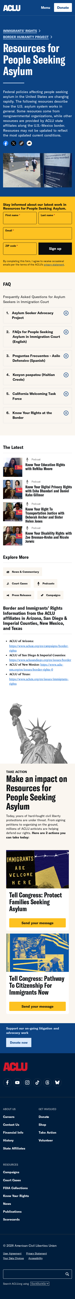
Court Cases (12, 1180)
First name (11, 215)
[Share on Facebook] (5, 144)
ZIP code (10, 245)
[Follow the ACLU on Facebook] (7, 1082)
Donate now (19, 1042)
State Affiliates (14, 1148)
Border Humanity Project (26, 37)
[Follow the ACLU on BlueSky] (57, 1082)
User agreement (12, 1253)
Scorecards (11, 1219)
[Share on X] (13, 144)
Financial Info (13, 1132)
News (7, 1203)
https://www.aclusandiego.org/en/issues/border (40, 660)
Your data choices (13, 1258)
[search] (67, 1274)
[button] (21, 144)
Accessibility (35, 1258)
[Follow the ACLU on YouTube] (17, 1082)
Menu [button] (45, 7)
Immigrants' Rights (20, 31)
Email (8, 230)
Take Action (47, 1132)
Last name (47, 215)
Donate (63, 7)
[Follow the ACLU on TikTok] (37, 1082)
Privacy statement (36, 1253)
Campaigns (11, 1172)
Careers (8, 1116)
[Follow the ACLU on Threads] (47, 1082)
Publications (12, 1211)
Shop (42, 1124)
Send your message (37, 923)
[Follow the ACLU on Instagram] (27, 1082)
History (8, 1140)
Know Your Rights (16, 1196)
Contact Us (11, 1124)
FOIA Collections (15, 1188)
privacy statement (54, 264)
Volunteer (46, 1140)
